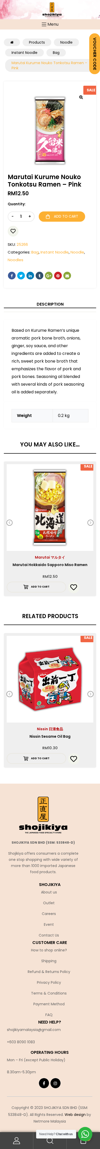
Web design (75, 1114)
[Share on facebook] (12, 275)
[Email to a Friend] (67, 275)
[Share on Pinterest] (58, 275)
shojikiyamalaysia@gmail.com (34, 1029)
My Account (16, 1140)
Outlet (49, 902)
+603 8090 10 (19, 1042)
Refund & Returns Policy (49, 971)
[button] (81, 97)
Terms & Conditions (49, 993)
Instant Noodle (55, 252)
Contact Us (49, 935)
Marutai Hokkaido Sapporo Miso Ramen (50, 564)
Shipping (48, 960)
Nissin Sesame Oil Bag (50, 736)
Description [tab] (50, 304)
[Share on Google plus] (49, 275)
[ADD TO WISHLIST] (13, 231)
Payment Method (49, 1004)
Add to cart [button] (40, 586)
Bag (35, 252)
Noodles (15, 259)
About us (49, 892)
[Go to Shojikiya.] (12, 42)
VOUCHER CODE (95, 53)
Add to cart (66, 216)
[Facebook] (44, 1083)
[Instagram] (55, 1083)
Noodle (77, 252)
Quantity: (17, 204)
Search (50, 1140)
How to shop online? (49, 950)
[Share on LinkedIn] (30, 275)
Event (49, 924)
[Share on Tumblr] (39, 275)
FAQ (49, 1014)
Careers (49, 913)
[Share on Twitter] (21, 275)
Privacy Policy (49, 982)
